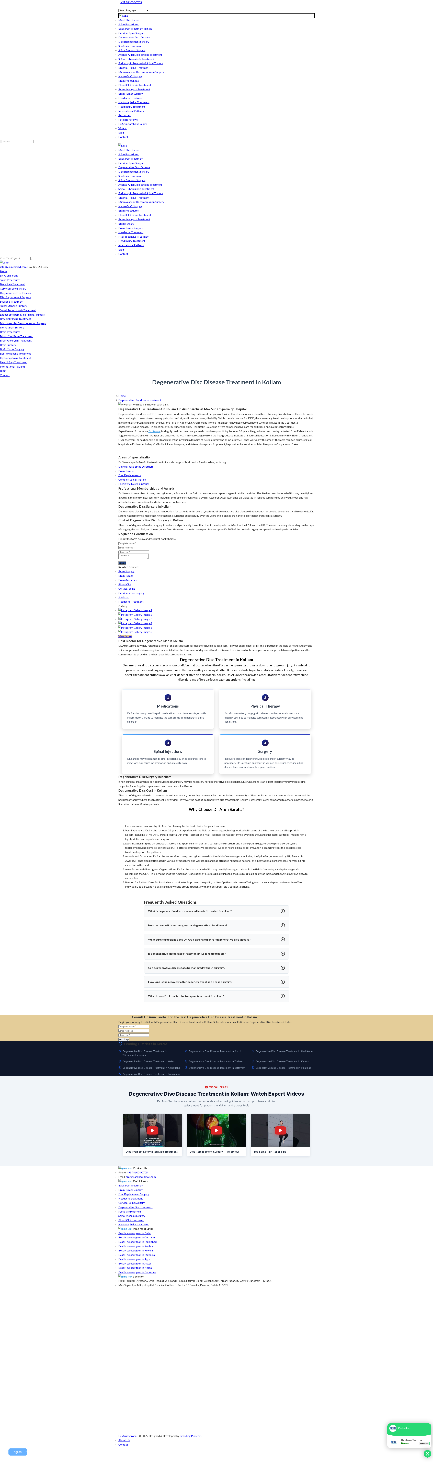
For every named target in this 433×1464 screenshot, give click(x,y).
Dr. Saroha (155, 431)
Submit (122, 563)
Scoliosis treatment (129, 1211)
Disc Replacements (129, 475)
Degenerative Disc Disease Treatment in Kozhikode (284, 1051)
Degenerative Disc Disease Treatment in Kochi (214, 1051)
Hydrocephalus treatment (133, 1224)
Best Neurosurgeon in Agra (134, 1259)
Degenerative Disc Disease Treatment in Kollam (148, 1061)
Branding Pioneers (190, 1435)
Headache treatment (130, 1198)
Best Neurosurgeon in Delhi (134, 1233)
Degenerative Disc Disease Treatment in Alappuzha (151, 1067)
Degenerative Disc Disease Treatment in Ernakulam (151, 1074)
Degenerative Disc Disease (134, 37)
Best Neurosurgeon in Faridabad (137, 1241)
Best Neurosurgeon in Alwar (135, 1263)
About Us (124, 1440)
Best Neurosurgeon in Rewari (135, 1250)
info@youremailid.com (13, 266)
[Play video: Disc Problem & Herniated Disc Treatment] (152, 1130)
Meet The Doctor (128, 19)
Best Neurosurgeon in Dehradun (137, 1272)
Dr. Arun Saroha (9, 275)
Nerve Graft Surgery (130, 76)
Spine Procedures (128, 24)
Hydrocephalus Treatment (133, 102)
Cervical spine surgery (131, 593)
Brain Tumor (125, 575)
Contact (123, 136)
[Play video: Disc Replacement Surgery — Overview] (216, 1130)
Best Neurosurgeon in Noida (135, 1267)
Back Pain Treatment (130, 158)
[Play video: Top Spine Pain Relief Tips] (280, 1130)
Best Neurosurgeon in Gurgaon (136, 1237)
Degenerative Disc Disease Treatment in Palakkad (284, 1067)
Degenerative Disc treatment (135, 1207)
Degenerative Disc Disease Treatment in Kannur (282, 1061)
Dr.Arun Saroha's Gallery (132, 123)
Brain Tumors (126, 470)
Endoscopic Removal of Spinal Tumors (140, 63)
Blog (121, 132)
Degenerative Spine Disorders (135, 466)
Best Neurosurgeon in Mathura (136, 1254)
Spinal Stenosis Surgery (131, 50)
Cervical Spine (126, 588)
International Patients (131, 111)
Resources (124, 115)
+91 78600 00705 (131, 2)
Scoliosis (123, 597)
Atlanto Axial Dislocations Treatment (140, 54)
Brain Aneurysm (127, 579)
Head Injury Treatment (131, 106)
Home (3, 271)
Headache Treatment (130, 98)
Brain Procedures (128, 80)
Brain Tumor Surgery (130, 93)
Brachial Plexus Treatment (134, 197)
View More (125, 636)
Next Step (124, 1039)
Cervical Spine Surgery (131, 33)
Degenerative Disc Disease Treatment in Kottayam (217, 1067)
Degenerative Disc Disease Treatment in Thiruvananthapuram (144, 1053)
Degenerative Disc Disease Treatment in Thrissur (216, 1061)
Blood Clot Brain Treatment (134, 84)
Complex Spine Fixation (132, 479)
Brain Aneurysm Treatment (134, 89)
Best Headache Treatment (15, 353)
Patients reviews (128, 119)
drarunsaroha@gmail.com (141, 1176)
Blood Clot (124, 584)
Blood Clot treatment (131, 1220)
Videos (122, 128)
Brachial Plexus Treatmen (133, 67)
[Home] (123, 15)
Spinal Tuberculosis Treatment (136, 59)
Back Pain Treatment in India (135, 28)
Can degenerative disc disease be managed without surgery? (186, 967)
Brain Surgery (126, 223)
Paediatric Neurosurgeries (134, 483)
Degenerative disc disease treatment (139, 400)
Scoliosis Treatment (130, 46)
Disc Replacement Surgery (133, 41)
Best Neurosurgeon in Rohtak (135, 1246)
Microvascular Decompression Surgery (141, 71)
